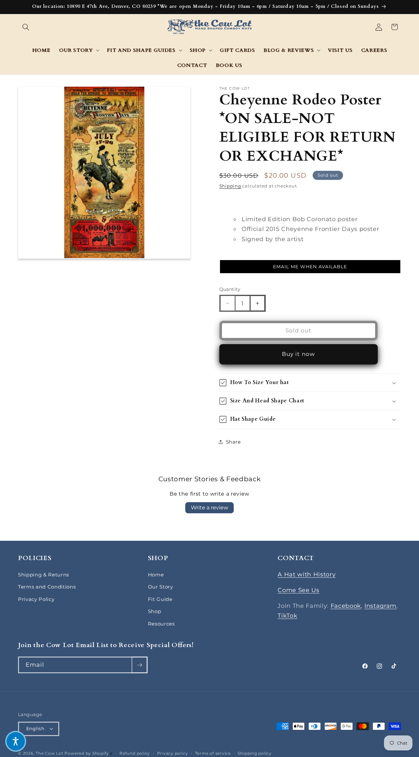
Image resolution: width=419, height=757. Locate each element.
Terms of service (213, 753)
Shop (154, 611)
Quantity (230, 289)
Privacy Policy (36, 599)
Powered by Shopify (88, 753)
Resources (161, 624)
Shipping (230, 185)
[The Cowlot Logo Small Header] (209, 27)
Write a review (209, 507)
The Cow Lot (49, 753)
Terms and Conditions (47, 587)
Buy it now (298, 354)
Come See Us (298, 590)
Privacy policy (172, 753)
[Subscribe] (139, 665)
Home (156, 575)
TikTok (287, 615)
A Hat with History (307, 574)
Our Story (160, 587)
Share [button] (233, 442)
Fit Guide (160, 599)
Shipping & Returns (43, 575)
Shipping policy (255, 753)
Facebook (346, 605)
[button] (26, 27)
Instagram (380, 605)
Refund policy (134, 753)
